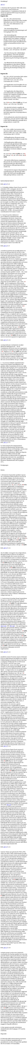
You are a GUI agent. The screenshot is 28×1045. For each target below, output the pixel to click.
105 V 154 (3, 626)
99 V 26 (9, 804)
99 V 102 (12, 626)
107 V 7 (3, 4)
